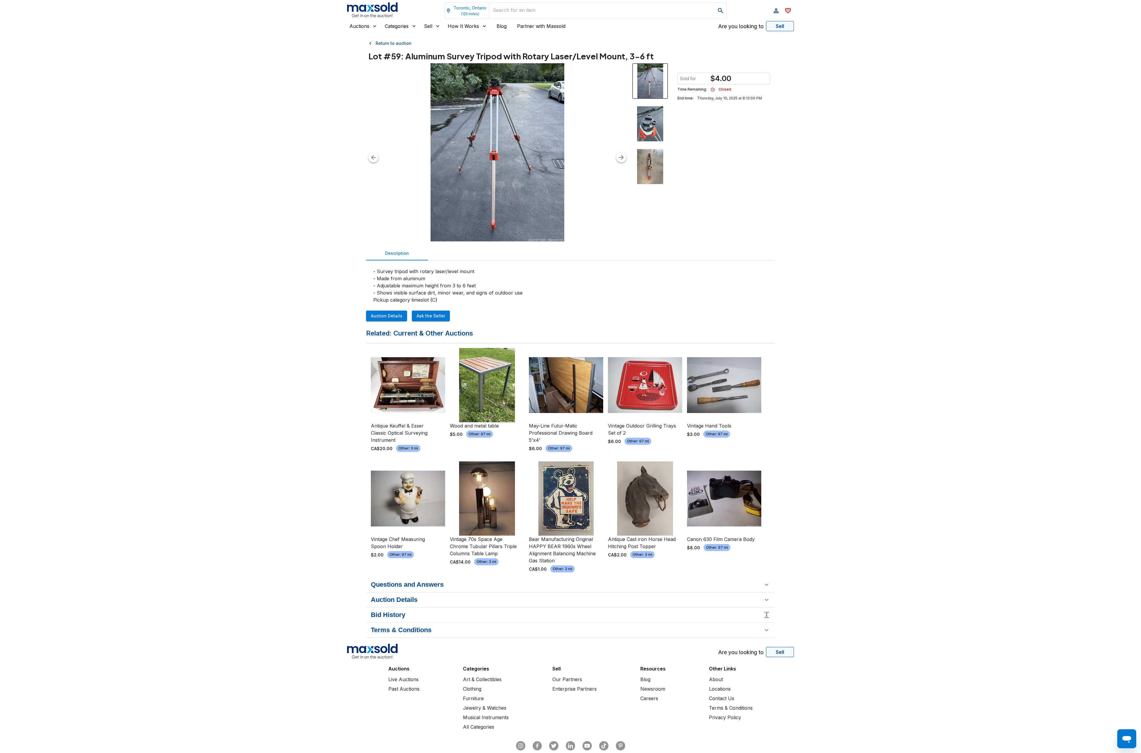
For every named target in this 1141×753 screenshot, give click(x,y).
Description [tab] (397, 253)
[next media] (621, 157)
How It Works (463, 26)
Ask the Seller (431, 315)
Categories (397, 26)
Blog (502, 26)
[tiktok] (604, 746)
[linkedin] (570, 746)
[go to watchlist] (788, 10)
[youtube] (587, 746)
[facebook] (537, 746)
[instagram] (520, 746)
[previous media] (373, 157)
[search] (720, 11)
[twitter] (554, 746)
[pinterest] (620, 746)
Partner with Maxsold (541, 26)
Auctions (359, 26)
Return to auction (394, 43)
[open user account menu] (776, 10)
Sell (428, 26)
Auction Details (386, 315)
